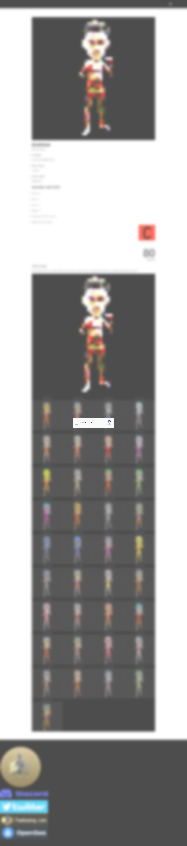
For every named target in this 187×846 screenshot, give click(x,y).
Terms (111, 427)
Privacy (106, 427)
